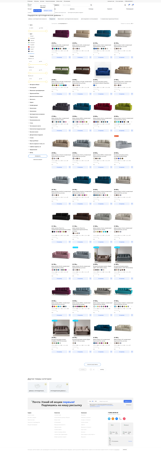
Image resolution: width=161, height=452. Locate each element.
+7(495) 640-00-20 (113, 412)
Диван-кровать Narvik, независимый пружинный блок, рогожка (81, 267)
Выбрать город (48, 10)
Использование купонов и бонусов (61, 417)
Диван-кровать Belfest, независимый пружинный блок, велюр (81, 119)
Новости (83, 424)
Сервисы (56, 5)
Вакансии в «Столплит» (86, 427)
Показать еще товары (92, 364)
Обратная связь (31, 419)
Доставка (42, 1)
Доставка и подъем (32, 417)
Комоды (91, 9)
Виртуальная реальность (59, 424)
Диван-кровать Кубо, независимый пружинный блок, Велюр (60, 45)
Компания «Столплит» (86, 417)
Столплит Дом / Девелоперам (60, 434)
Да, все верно (37, 10)
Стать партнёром (119, 1)
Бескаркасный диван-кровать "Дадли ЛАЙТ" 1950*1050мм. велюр (102, 267)
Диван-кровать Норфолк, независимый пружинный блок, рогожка (123, 303)
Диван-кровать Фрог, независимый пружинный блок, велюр (60, 119)
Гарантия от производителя (34, 422)
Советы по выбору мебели (60, 432)
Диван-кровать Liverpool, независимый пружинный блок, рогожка (61, 155)
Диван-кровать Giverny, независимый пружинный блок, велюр (102, 119)
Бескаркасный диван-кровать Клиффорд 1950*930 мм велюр (59, 340)
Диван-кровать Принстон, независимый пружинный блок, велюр (61, 228)
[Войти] (125, 5)
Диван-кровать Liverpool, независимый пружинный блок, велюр (123, 119)
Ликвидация (129, 9)
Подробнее (116, 449)
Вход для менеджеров (32, 424)
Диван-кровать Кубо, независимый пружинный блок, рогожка (81, 45)
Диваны (72, 9)
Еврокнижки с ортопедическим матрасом (68, 19)
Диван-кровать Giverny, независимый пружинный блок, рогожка (81, 155)
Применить (38, 156)
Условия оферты (58, 429)
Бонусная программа (50, 1)
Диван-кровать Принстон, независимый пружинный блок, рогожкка (80, 229)
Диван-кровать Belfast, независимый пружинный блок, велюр (81, 303)
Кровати (109, 9)
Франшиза (83, 436)
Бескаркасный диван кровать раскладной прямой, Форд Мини (101, 82)
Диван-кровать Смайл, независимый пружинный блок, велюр (102, 45)
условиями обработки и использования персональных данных (101, 406)
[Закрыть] (53, 5)
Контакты (83, 432)
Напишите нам (111, 1)
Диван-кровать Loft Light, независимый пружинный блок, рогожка (82, 82)
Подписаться (128, 401)
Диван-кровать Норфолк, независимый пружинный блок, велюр (102, 303)
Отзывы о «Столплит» (86, 419)
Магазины (36, 1)
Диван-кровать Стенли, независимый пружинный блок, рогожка (123, 228)
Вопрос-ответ (59, 1)
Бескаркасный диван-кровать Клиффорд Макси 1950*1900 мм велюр (123, 267)
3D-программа (67, 1)
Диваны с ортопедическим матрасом (37, 19)
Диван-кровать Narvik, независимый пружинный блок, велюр (60, 267)
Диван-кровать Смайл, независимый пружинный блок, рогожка (123, 45)
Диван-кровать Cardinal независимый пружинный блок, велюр (102, 192)
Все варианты (31, 53)
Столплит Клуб (57, 415)
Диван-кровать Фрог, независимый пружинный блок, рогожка (122, 82)
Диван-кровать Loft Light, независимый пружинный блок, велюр (61, 82)
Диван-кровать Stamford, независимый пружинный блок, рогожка (61, 192)
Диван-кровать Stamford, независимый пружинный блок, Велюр (82, 192)
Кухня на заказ (31, 415)
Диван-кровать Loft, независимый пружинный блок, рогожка (122, 340)
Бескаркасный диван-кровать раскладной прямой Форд (121, 155)
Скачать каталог (84, 422)
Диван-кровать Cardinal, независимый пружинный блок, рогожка (123, 192)
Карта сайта (83, 429)
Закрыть (125, 449)
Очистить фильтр (37, 159)
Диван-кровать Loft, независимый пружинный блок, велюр (101, 340)
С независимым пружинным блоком (109, 19)
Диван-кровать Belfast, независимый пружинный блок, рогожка (61, 303)
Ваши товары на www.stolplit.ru (88, 434)
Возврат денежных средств (60, 436)
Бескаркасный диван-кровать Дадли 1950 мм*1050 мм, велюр (81, 340)
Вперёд (102, 369)
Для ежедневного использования (89, 19)
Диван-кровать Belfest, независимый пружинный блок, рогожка (102, 155)
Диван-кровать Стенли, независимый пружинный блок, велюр (102, 228)
